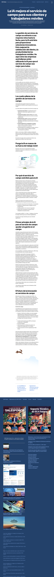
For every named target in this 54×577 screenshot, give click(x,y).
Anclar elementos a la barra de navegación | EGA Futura (14, 558)
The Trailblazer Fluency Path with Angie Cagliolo (12, 529)
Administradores (19, 376)
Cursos (29, 399)
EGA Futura (4, 1)
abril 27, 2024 (31, 25)
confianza (31, 376)
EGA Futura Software (32, 455)
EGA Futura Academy (32, 454)
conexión (28, 376)
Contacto (39, 399)
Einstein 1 (25, 377)
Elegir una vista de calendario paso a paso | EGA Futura (13, 550)
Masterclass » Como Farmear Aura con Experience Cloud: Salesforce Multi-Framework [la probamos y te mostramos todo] (13, 451)
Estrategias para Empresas (24, 7)
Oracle (29, 463)
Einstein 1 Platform (30, 377)
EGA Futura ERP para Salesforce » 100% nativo (12, 485)
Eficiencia (20, 377)
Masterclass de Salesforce (33, 462)
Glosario (34, 399)
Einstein (23, 377)
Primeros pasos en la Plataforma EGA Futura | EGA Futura (14, 560)
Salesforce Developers (32, 468)
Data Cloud (36, 376)
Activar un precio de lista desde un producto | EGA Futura (14, 556)
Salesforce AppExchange (33, 466)
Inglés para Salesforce (32, 459)
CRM (33, 376)
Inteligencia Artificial (32, 461)
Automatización (24, 376)
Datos (17, 377)
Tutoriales (25, 399)
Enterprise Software (32, 457)
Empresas (34, 377)
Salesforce (32, 7)
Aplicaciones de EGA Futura (15, 399)
